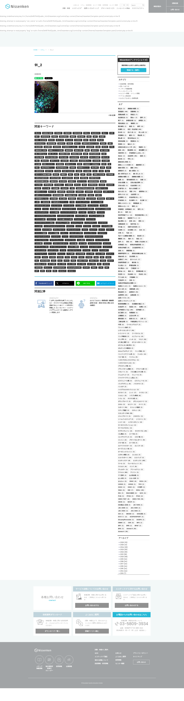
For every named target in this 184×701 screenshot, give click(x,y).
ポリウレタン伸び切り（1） (126, 345)
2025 (122, 545)
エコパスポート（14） (125, 458)
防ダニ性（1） (132, 132)
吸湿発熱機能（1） (124, 304)
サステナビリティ (138, 8)
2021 (121, 554)
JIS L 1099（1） (123, 508)
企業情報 (69, 666)
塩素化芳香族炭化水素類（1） (127, 283)
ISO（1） (121, 514)
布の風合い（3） (123, 268)
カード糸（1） (133, 443)
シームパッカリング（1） (126, 419)
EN (124, 5)
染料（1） (121, 242)
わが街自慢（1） (134, 475)
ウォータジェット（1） (135, 463)
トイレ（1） (122, 398)
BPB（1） (129, 526)
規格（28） (121, 150)
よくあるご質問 (120, 656)
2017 (121, 564)
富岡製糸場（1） (141, 271)
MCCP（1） (131, 502)
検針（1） (131, 239)
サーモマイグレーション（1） (127, 425)
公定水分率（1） (134, 316)
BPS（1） (140, 523)
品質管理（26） (123, 295)
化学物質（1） (140, 310)
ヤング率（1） (122, 339)
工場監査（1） (135, 268)
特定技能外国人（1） (141, 215)
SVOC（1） (122, 487)
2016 (121, 566)
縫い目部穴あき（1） (124, 174)
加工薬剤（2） (122, 313)
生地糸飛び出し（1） (135, 197)
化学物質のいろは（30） (126, 310)
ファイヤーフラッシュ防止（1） (128, 378)
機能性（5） (122, 239)
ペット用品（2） (140, 351)
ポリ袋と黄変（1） (124, 342)
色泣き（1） (122, 156)
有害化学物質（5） (124, 248)
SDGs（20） (140, 490)
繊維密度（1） (140, 165)
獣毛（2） (141, 209)
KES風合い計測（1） (124, 505)
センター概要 (113, 5)
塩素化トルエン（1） (139, 286)
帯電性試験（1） (134, 265)
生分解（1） (144, 200)
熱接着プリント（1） (134, 218)
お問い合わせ (175, 10)
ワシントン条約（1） (124, 327)
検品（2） (139, 239)
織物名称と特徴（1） (124, 162)
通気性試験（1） (123, 141)
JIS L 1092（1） (136, 511)
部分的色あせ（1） (133, 138)
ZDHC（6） (133, 481)
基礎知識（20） (134, 289)
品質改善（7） (135, 295)
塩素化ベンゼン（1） (124, 286)
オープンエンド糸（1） (125, 449)
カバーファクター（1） (125, 446)
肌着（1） (143, 156)
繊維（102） (134, 168)
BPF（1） (121, 526)
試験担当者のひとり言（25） (127, 147)
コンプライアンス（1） (125, 437)
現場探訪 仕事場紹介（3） (127, 209)
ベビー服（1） (122, 357)
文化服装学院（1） (138, 248)
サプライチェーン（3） (125, 431)
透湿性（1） (122, 144)
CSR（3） (131, 523)
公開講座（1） (122, 316)
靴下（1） (121, 120)
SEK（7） (131, 490)
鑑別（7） (132, 135)
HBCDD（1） (130, 514)
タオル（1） (122, 404)
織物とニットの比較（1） (126, 165)
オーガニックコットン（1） (126, 452)
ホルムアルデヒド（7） (125, 351)
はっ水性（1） (122, 478)
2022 (122, 552)
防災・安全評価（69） (135, 129)
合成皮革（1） (122, 307)
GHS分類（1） (141, 514)
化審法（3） (143, 307)
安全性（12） (143, 274)
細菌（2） (121, 180)
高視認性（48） (123, 112)
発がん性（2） (122, 191)
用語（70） (133, 191)
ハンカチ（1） (122, 387)
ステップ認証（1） (124, 410)
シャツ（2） (122, 422)
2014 (122, 571)
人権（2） (143, 319)
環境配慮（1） (137, 203)
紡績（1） (143, 180)
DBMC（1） (122, 523)
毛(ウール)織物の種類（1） (126, 236)
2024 (122, 547)
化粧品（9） (133, 307)
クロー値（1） (122, 443)
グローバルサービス (107, 8)
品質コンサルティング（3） (127, 301)
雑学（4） (140, 126)
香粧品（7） (134, 115)
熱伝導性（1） (122, 221)
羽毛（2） (131, 159)
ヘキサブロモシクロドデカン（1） (128, 360)
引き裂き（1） (122, 265)
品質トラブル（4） (124, 298)
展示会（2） (122, 271)
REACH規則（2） (132, 493)
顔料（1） (143, 117)
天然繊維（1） (134, 277)
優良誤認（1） (122, 319)
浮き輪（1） (122, 227)
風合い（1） (134, 117)
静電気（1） (142, 120)
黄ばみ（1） (122, 109)
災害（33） (132, 221)
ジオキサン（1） (138, 416)
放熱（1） (121, 251)
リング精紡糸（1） (124, 336)
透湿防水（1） (135, 141)
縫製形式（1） (122, 171)
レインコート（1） (124, 333)
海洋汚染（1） (135, 224)
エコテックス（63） (139, 460)
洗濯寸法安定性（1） (134, 227)
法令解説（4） (132, 230)
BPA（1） (121, 529)
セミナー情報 (97, 5)
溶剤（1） (142, 221)
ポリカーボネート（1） (139, 342)
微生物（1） (135, 262)
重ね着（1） (122, 138)
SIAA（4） (122, 490)
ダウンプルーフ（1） (124, 401)
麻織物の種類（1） (133, 109)
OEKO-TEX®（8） (124, 499)
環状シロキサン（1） (124, 203)
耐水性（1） (122, 159)
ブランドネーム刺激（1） (126, 369)
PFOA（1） (130, 496)
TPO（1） (141, 484)
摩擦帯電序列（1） (124, 253)
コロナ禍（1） (139, 437)
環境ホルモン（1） (124, 206)
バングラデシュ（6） (125, 384)
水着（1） (121, 233)
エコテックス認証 (101, 656)
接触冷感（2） (122, 256)
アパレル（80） (123, 472)
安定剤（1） (122, 274)
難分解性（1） (122, 126)
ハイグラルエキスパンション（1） (128, 390)
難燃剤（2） (135, 123)
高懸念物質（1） (123, 115)
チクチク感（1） (133, 398)
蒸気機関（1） (143, 150)
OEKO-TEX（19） (138, 499)
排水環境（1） (133, 256)
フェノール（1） (137, 375)
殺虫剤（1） (141, 236)
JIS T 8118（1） (138, 505)
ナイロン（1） (143, 393)
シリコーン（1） (141, 419)
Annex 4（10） (123, 531)
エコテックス (77, 8)
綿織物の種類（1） (124, 177)
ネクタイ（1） (122, 393)
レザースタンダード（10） (126, 330)
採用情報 (105, 5)
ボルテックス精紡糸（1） (126, 348)
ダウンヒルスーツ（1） (140, 401)
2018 (121, 561)
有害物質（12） (123, 245)
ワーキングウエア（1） (134, 325)
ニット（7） (133, 393)
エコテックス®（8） (124, 460)
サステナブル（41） (141, 431)
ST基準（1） (142, 487)
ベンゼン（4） (142, 354)
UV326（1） (132, 484)
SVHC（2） (131, 487)
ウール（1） (122, 463)
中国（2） (121, 325)
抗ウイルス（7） (135, 259)
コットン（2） (122, 440)
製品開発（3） (132, 150)
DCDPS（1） (141, 520)
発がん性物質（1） (135, 188)
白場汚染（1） (122, 188)
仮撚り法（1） (133, 319)
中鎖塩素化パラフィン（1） (139, 322)
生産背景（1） (135, 194)
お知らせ (76, 5)
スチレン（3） (136, 410)
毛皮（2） (129, 233)
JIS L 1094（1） (123, 511)
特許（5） (128, 212)
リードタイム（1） (138, 333)
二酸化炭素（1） (123, 322)
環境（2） (135, 206)
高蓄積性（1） (135, 112)
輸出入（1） (131, 144)
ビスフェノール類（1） (125, 381)
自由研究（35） (133, 156)
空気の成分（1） (123, 185)
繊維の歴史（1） (123, 168)
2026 (122, 542)
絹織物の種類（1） (138, 177)
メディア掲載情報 (39, 667)
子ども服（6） (122, 277)
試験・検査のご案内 (101, 650)
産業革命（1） (143, 191)
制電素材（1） (133, 313)
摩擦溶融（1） (130, 251)
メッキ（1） (133, 339)
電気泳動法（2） (123, 123)
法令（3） (142, 230)
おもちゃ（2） (122, 481)
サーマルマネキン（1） (125, 428)
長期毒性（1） (122, 135)
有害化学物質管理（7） (137, 245)
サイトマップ (137, 656)
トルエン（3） (122, 395)
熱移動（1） (122, 218)
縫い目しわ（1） (138, 174)
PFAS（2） (140, 496)
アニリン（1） (134, 472)
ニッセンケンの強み (123, 8)
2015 (121, 568)
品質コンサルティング (91, 8)
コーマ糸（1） (133, 434)
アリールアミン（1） (137, 469)
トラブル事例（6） (135, 395)
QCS (96, 653)
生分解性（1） (133, 200)
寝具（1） (131, 271)
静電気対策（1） (131, 120)
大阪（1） (132, 280)
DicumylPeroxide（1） (126, 520)
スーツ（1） (142, 404)
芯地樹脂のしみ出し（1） (137, 153)
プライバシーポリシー (140, 653)
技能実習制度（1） (124, 262)
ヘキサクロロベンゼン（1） (126, 363)
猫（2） (120, 212)
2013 (121, 573)
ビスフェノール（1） (141, 381)
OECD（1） (122, 502)
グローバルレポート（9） (137, 440)
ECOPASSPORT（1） (137, 517)
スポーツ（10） (123, 407)
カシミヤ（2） (139, 446)
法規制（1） (122, 230)
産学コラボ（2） (123, 194)
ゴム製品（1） (122, 434)
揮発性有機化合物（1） (139, 253)
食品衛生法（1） (123, 117)
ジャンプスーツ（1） (124, 416)
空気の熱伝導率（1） (137, 183)
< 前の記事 (111, 115)
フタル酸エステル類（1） (138, 372)
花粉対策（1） (122, 153)
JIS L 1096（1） (136, 508)
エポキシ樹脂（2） (124, 455)
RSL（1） (121, 493)
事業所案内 (157, 6)
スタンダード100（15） (125, 413)
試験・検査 (66, 8)
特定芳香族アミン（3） (125, 215)
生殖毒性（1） (122, 197)
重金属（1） (141, 135)
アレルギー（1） (123, 469)
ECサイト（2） (123, 517)
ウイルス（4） (123, 466)
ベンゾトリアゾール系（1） (126, 354)
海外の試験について (101, 660)
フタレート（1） (123, 372)
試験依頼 (175, 3)
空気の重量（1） (123, 183)
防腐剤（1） (122, 129)
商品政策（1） (122, 292)
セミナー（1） (132, 404)
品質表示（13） (134, 292)
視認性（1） (142, 147)
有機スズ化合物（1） (141, 242)
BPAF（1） (138, 526)
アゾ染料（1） (122, 475)
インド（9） (134, 466)
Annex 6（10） (132, 529)
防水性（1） (122, 132)
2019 (121, 559)
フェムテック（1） (124, 375)
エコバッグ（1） (139, 458)
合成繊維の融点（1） (138, 304)
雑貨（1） (132, 126)
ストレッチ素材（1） (136, 407)
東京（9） (129, 242)
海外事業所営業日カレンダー (49, 668)
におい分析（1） (134, 478)
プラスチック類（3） (125, 366)
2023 (122, 549)
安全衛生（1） (132, 274)
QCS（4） (143, 493)
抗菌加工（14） (123, 259)
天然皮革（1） (122, 280)
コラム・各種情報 (85, 5)
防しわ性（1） (143, 132)
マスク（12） (143, 339)
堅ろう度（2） (122, 289)
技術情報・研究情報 (101, 663)
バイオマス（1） (139, 384)
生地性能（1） (122, 200)
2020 (122, 557)
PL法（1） (121, 496)
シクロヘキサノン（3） (135, 422)
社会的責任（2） (136, 185)
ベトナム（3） (133, 357)
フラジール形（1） (142, 369)
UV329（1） (122, 484)
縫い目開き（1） (134, 171)
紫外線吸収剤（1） (132, 180)
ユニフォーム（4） (138, 336)
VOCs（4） (143, 481)
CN (127, 5)
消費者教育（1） (123, 224)
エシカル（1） (136, 455)
